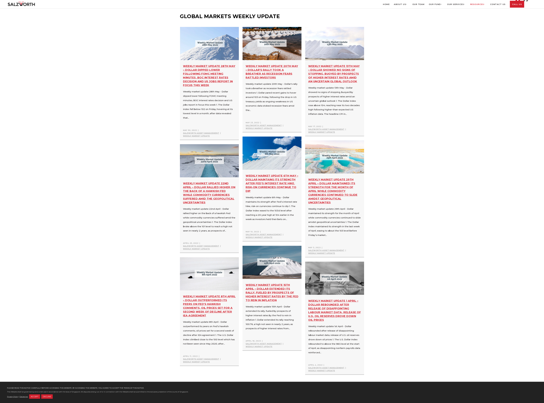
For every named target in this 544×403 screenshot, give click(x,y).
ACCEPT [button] (34, 396)
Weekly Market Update (196, 136)
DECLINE (47, 396)
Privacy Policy (12, 396)
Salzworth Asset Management (201, 133)
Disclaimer (24, 396)
